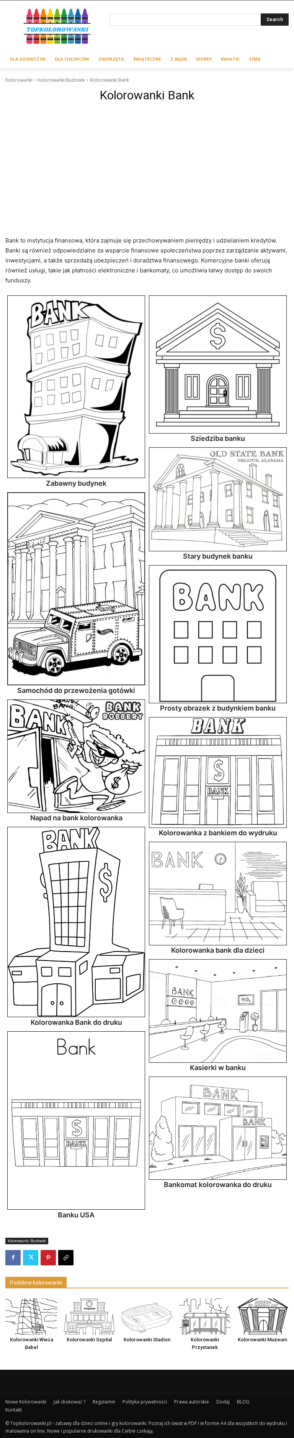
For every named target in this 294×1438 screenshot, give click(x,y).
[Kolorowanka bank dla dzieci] (218, 893)
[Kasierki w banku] (218, 1011)
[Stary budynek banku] (218, 499)
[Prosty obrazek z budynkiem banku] (218, 634)
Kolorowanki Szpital (89, 1339)
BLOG (243, 1401)
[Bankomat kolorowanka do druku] (218, 1128)
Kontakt (13, 1410)
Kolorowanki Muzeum (262, 1339)
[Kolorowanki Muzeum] (263, 1316)
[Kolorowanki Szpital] (89, 1316)
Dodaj (223, 1401)
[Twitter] (30, 1257)
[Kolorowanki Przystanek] (205, 1316)
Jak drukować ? (69, 1401)
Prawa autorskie (191, 1401)
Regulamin (104, 1401)
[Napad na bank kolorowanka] (76, 756)
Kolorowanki (19, 80)
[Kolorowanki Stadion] (147, 1316)
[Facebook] (13, 1257)
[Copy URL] (66, 1257)
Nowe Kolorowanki (25, 1401)
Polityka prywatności (144, 1401)
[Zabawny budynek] (76, 386)
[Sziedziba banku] (218, 364)
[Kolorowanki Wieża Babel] (31, 1316)
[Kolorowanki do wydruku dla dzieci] (57, 27)
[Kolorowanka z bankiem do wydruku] (218, 772)
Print (15, 303)
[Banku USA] (76, 1120)
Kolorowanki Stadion (147, 1339)
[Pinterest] (48, 1257)
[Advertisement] (147, 163)
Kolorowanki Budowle (61, 80)
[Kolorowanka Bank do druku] (76, 922)
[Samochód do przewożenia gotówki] (76, 589)
